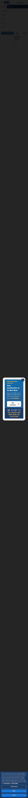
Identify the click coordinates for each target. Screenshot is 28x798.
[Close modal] (23, 380)
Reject (14, 790)
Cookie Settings (14, 786)
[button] (14, 404)
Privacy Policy (15, 783)
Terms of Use (7, 783)
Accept (14, 795)
